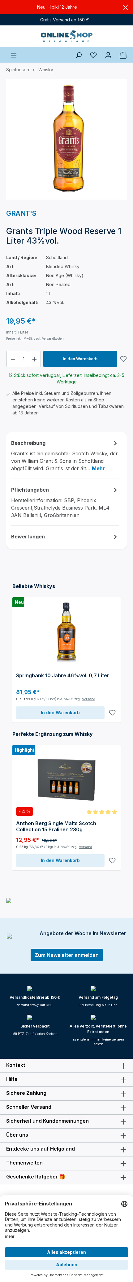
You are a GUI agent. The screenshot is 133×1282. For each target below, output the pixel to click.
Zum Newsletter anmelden (67, 955)
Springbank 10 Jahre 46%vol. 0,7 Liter (62, 675)
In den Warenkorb (80, 358)
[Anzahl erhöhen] (34, 359)
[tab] (65, 455)
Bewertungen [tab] (28, 536)
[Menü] (13, 55)
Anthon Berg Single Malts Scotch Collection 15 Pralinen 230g (56, 826)
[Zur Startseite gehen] (66, 36)
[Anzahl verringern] (12, 359)
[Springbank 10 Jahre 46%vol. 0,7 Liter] (66, 632)
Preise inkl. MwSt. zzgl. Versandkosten (35, 338)
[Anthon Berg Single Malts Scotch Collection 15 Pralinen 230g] (66, 780)
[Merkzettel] (93, 55)
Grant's (21, 213)
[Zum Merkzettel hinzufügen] (123, 359)
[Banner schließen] (125, 6)
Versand (88, 699)
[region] (66, 142)
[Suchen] (78, 55)
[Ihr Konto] (108, 55)
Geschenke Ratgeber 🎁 (35, 1177)
